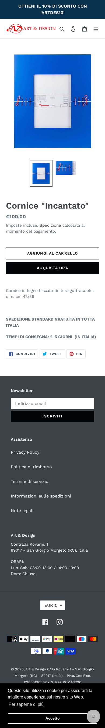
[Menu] (96, 29)
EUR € (50, 605)
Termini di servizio (29, 481)
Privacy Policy (25, 452)
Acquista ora (52, 268)
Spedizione (50, 225)
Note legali (22, 510)
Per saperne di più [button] (26, 704)
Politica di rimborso (31, 466)
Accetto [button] (53, 718)
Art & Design (36, 669)
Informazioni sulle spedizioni (41, 496)
